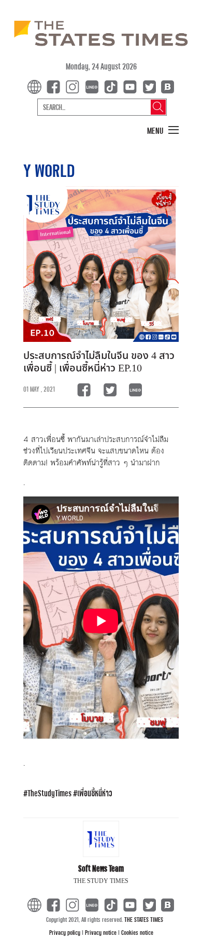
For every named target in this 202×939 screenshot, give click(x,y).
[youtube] (132, 85)
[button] (163, 130)
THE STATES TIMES (143, 919)
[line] (94, 85)
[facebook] (55, 85)
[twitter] (149, 85)
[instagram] (74, 85)
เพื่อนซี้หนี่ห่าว (94, 793)
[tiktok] (113, 85)
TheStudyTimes (49, 793)
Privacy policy (65, 932)
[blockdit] (166, 85)
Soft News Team (101, 868)
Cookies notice (137, 932)
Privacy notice (101, 932)
